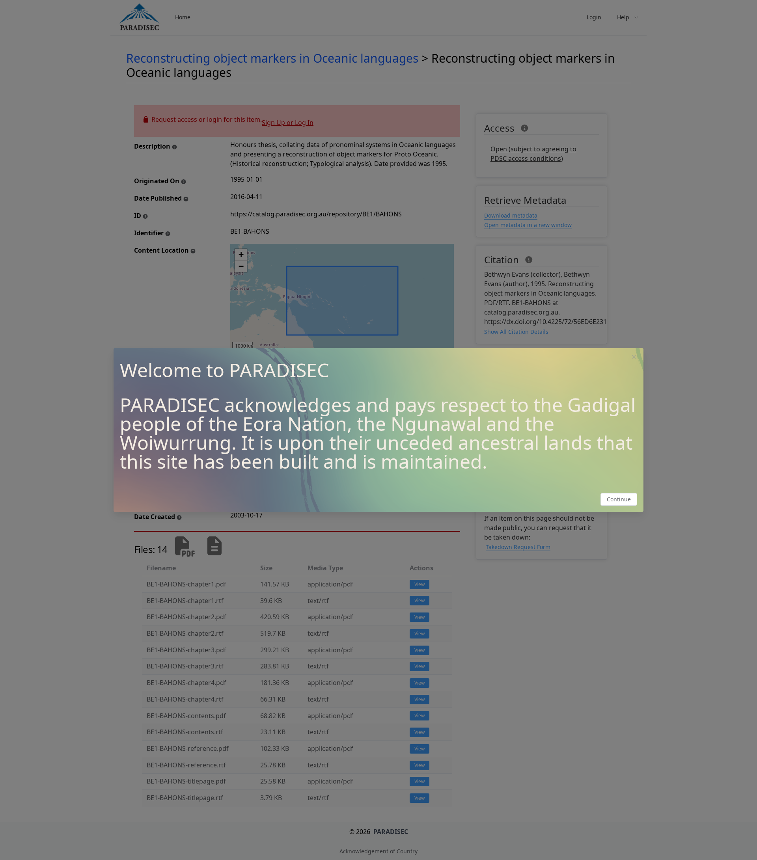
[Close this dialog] (634, 357)
